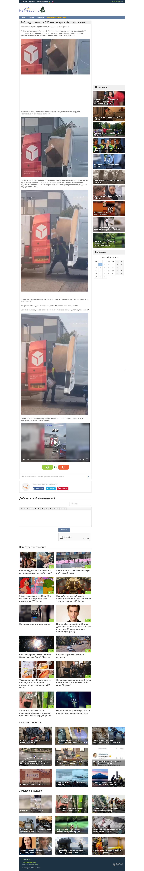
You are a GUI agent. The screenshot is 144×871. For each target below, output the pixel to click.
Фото (24, 17)
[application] (55, 442)
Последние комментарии (56, 17)
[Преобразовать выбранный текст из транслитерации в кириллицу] (61, 509)
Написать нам (27, 859)
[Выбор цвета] (50, 509)
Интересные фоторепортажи (39, 27)
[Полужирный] (21, 509)
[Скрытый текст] (54, 509)
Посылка (40, 476)
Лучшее (32, 1)
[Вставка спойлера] (65, 509)
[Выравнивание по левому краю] (35, 509)
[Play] (24, 459)
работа (61, 476)
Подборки (40, 17)
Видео (31, 17)
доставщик (54, 476)
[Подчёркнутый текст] (28, 509)
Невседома (36, 11)
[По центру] (39, 509)
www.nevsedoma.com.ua (30, 865)
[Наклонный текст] (24, 509)
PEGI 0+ (52, 27)
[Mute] (83, 459)
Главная (24, 1)
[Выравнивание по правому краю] (42, 509)
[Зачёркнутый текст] (31, 509)
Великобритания (30, 476)
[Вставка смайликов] (46, 509)
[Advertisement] (55, 92)
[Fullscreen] (87, 459)
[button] (55, 442)
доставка (47, 476)
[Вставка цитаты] (58, 509)
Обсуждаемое (42, 1)
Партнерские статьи (29, 862)
